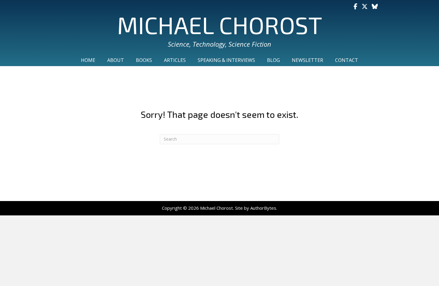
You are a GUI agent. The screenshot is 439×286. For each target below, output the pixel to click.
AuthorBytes (263, 208)
